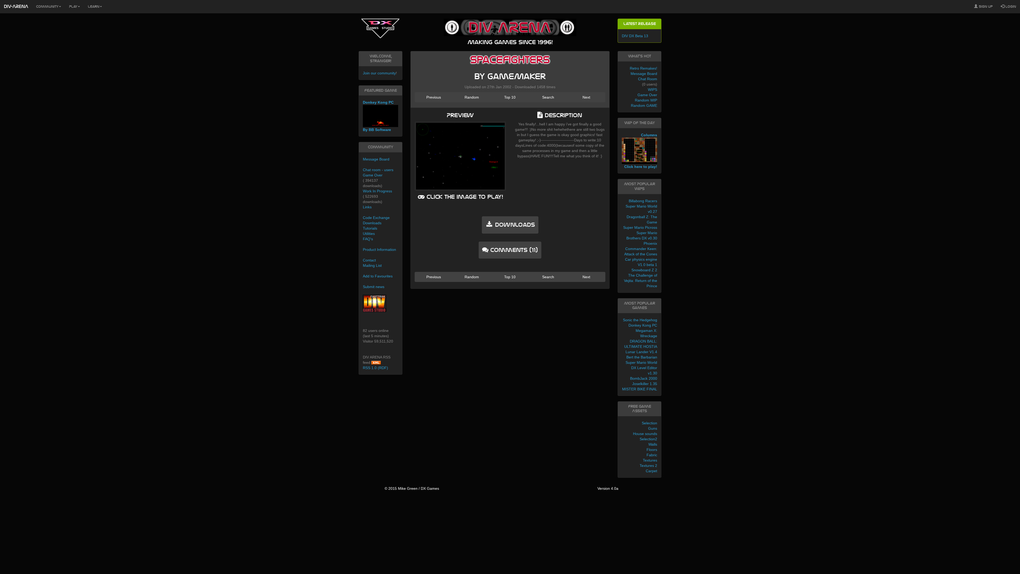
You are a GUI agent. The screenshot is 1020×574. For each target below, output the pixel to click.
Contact (369, 260)
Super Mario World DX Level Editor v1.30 (641, 367)
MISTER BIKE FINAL (639, 389)
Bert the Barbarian (641, 357)
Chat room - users (378, 170)
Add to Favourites (378, 276)
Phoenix (650, 243)
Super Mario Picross (640, 227)
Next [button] (586, 97)
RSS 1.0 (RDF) (375, 368)
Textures (650, 460)
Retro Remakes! (643, 68)
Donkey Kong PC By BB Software (378, 116)
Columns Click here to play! (640, 151)
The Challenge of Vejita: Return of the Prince (640, 280)
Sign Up (985, 7)
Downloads (372, 223)
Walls (652, 444)
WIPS (652, 89)
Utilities (369, 233)
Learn (93, 7)
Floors (652, 450)
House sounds (645, 434)
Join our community (379, 73)
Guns (652, 428)
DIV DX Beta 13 (635, 36)
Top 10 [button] (510, 97)
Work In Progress (377, 191)
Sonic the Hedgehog (640, 320)
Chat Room (647, 79)
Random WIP (646, 100)
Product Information (379, 249)
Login (1010, 7)
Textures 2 (648, 465)
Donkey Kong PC (642, 325)
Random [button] (472, 97)
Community (47, 7)
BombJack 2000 (643, 378)
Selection (649, 423)
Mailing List (372, 265)
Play (73, 7)
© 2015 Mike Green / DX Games (412, 488)
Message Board (376, 159)
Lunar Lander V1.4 (641, 352)
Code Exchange (376, 218)
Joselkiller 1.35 (644, 384)
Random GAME (644, 105)
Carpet (651, 471)
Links (367, 207)
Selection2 (648, 439)
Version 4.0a (607, 488)
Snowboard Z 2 (644, 270)
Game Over (372, 175)
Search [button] (548, 97)
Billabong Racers (643, 201)
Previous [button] (433, 97)
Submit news (373, 287)
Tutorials (370, 228)
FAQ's (368, 239)
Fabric (652, 455)
